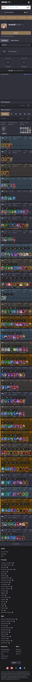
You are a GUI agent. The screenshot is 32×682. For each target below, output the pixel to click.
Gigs (2, 610)
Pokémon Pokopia (6, 580)
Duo (2, 603)
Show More (16, 544)
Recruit (18, 654)
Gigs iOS (3, 634)
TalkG (2, 606)
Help (2, 654)
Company (3, 554)
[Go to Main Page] (4, 2)
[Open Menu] (29, 2)
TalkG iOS (3, 638)
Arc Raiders (4, 584)
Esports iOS (4, 642)
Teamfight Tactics (6, 565)
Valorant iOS (4, 630)
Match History (15, 40)
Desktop (3, 599)
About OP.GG (4, 552)
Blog (2, 556)
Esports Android (5, 640)
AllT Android (4, 623)
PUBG (2, 573)
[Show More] (10, 2)
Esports (3, 608)
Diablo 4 (3, 593)
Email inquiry (4, 656)
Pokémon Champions (7, 569)
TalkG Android (5, 636)
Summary (4, 40)
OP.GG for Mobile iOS (7, 621)
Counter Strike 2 (5, 588)
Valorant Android (6, 627)
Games (3, 601)
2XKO (2, 595)
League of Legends (6, 563)
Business (18, 649)
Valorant (3, 571)
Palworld (3, 567)
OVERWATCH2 (5, 578)
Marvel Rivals (4, 582)
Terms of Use (5, 651)
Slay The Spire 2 (5, 586)
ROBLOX (3, 576)
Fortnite (3, 591)
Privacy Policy (5, 649)
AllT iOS (3, 625)
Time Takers (4, 597)
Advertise (18, 651)
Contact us (4, 658)
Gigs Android (4, 632)
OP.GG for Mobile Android (8, 619)
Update (16, 33)
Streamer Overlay (6, 612)
